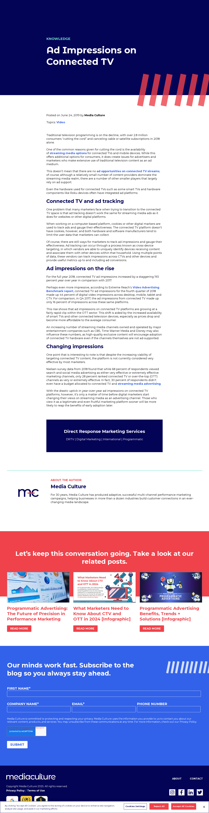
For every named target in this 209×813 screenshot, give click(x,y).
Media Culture (94, 115)
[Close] (204, 807)
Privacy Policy (15, 790)
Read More (19, 628)
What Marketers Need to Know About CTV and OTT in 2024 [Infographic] (102, 614)
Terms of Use (36, 790)
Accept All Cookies (183, 806)
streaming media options (68, 153)
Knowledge (58, 39)
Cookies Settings (135, 806)
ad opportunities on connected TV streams (128, 171)
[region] (104, 807)
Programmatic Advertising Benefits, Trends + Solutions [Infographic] (169, 614)
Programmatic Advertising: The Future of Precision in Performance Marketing (37, 614)
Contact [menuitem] (196, 778)
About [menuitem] (177, 778)
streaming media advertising (139, 383)
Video (60, 122)
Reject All (159, 806)
